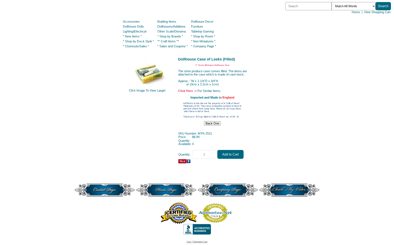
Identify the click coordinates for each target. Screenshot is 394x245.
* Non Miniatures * (203, 41)
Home (356, 12)
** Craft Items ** (168, 41)
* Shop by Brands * (170, 36)
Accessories (131, 21)
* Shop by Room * (203, 36)
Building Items (166, 21)
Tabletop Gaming (202, 31)
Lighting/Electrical (135, 31)
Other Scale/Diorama (171, 31)
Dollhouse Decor (202, 21)
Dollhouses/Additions (171, 26)
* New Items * (132, 36)
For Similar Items (208, 91)
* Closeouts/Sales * (136, 46)
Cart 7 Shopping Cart (197, 241)
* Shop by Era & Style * (138, 41)
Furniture (197, 26)
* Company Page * (203, 46)
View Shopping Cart (377, 12)
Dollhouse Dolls (133, 26)
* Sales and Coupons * (172, 46)
